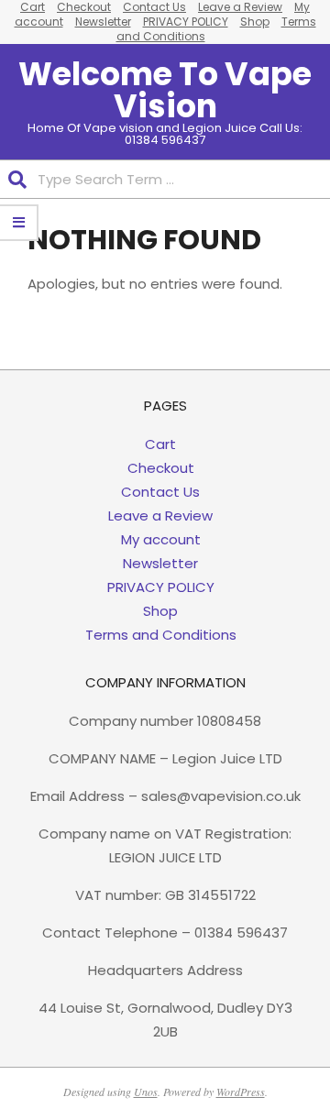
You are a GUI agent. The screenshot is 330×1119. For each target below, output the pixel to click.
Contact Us (160, 491)
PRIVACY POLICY (185, 21)
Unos (146, 1091)
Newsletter (103, 21)
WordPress (240, 1091)
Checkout (160, 467)
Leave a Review (160, 515)
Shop (255, 21)
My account (161, 539)
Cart (160, 444)
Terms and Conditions (160, 634)
